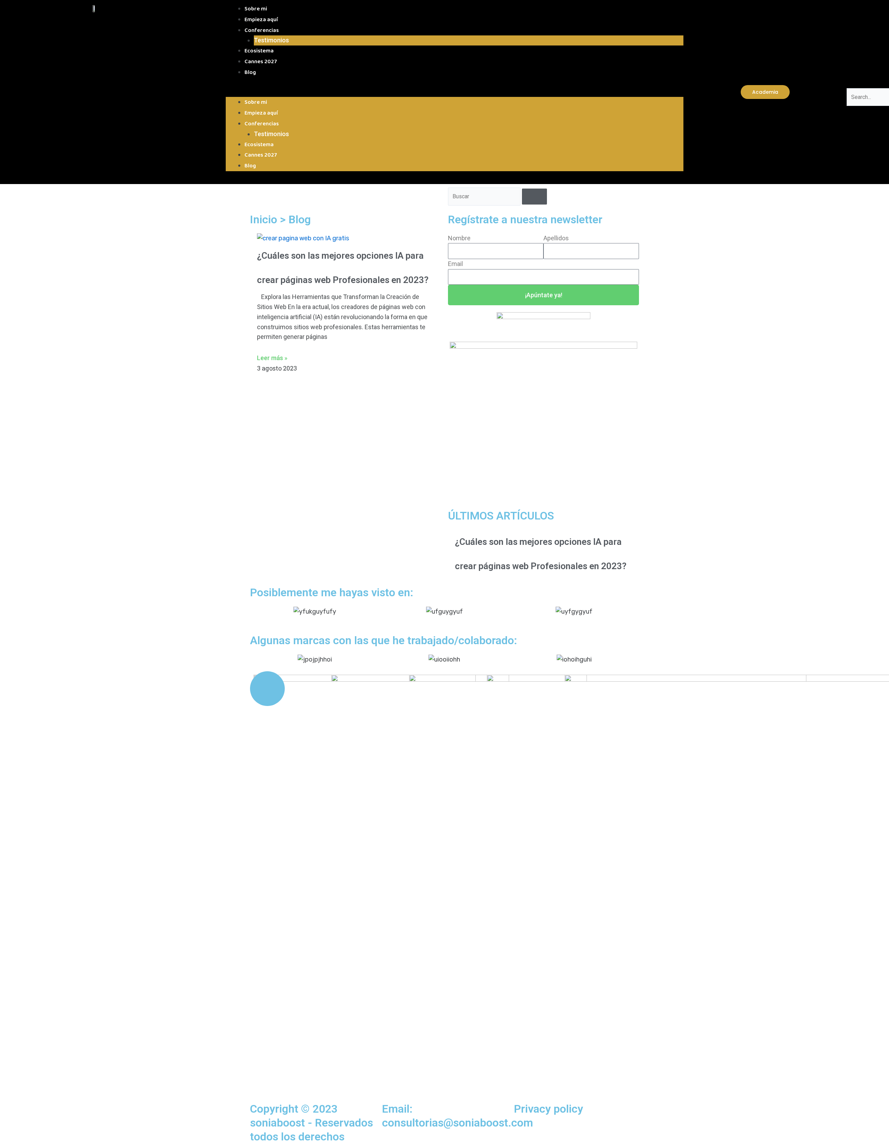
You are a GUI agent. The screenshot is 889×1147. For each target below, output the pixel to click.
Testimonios (271, 40)
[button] (454, 92)
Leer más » (272, 357)
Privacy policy (548, 1108)
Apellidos (556, 238)
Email (455, 263)
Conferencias (261, 30)
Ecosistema (259, 51)
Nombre (459, 238)
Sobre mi (255, 9)
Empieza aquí (261, 19)
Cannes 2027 (260, 61)
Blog (250, 72)
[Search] (534, 197)
